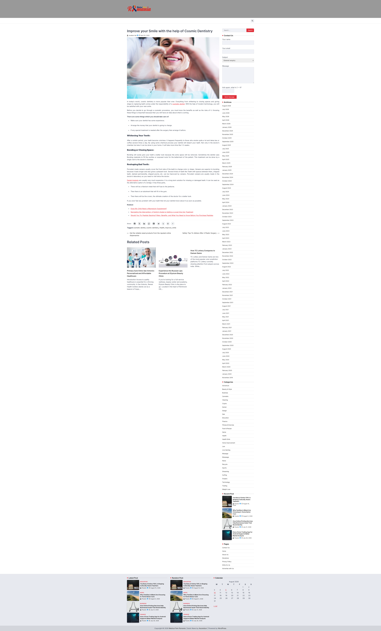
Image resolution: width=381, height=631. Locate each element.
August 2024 (226, 188)
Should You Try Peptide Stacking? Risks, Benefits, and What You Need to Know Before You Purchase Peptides (172, 215)
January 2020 (226, 374)
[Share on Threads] (168, 223)
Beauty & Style (227, 389)
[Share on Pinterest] (154, 223)
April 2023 (225, 238)
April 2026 (225, 120)
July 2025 (225, 149)
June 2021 (225, 313)
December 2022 (227, 252)
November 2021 (227, 295)
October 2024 (227, 181)
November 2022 (227, 256)
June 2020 (225, 356)
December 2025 (227, 131)
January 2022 (226, 288)
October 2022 (227, 259)
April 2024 (225, 202)
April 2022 (225, 281)
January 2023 (226, 249)
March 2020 (226, 367)
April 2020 (225, 363)
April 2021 (225, 320)
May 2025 (225, 156)
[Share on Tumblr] (163, 223)
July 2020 (225, 352)
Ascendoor (203, 628)
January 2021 (226, 331)
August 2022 (226, 267)
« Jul (215, 606)
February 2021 (227, 327)
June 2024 (225, 195)
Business (225, 393)
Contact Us (225, 547)
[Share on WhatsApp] (149, 223)
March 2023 (226, 241)
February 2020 (227, 370)
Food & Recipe (227, 428)
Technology (226, 482)
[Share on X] (139, 223)
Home (224, 551)
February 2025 (227, 166)
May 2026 (225, 116)
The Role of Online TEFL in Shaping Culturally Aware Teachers (242, 499)
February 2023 (227, 245)
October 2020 (227, 342)
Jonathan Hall (133, 35)
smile (174, 228)
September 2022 (227, 263)
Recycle (224, 464)
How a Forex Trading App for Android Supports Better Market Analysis (242, 534)
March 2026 (226, 123)
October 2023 (227, 216)
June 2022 (225, 274)
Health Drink (226, 439)
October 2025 (226, 138)
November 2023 (227, 213)
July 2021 (225, 309)
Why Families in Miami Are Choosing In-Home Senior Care (242, 512)
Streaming (225, 471)
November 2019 (227, 377)
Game (224, 432)
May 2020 (225, 360)
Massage (225, 453)
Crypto (224, 403)
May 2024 (225, 199)
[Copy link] (173, 223)
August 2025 (226, 145)
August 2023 (226, 224)
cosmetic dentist (139, 228)
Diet (223, 414)
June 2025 (225, 152)
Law (223, 446)
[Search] (252, 20)
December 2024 (227, 174)
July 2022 (225, 270)
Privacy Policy (226, 561)
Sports (224, 468)
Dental (224, 407)
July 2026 (225, 109)
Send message (229, 97)
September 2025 (227, 141)
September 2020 (227, 345)
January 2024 (226, 206)
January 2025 (226, 170)
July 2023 (225, 227)
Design (224, 410)
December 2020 (227, 334)
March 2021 (226, 324)
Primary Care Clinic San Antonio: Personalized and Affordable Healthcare (140, 273)
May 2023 (225, 234)
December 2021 (227, 292)
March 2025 (226, 163)
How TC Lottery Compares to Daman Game (202, 252)
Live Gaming (226, 450)
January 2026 (226, 127)
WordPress (222, 628)
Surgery (224, 478)
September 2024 (227, 184)
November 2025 (227, 134)
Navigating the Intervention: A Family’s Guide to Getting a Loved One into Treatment (162, 212)
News (224, 461)
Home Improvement (228, 443)
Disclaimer (225, 558)
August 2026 (226, 106)
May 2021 (225, 317)
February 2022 (227, 284)
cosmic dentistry (152, 228)
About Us (225, 554)
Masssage (225, 457)
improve (168, 228)
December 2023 (227, 209)
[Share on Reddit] (158, 223)
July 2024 (225, 191)
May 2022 (225, 277)
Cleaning (225, 400)
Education (225, 418)
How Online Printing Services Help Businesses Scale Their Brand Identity (243, 523)
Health (162, 228)
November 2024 (227, 177)
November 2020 (227, 338)
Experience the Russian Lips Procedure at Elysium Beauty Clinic (171, 273)
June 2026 (225, 113)
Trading (224, 486)
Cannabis (225, 396)
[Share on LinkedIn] (144, 223)
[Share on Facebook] (135, 223)
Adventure (225, 385)
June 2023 (225, 231)
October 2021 (226, 299)
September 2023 (227, 220)
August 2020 (226, 349)
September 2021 (227, 302)
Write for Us (226, 565)
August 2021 (226, 306)
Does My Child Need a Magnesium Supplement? (149, 209)
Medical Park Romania (177, 628)
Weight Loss (226, 489)
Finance (224, 421)
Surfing (224, 475)
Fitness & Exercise (228, 425)
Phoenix (236, 503)
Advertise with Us (228, 568)
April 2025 (225, 159)
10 (215, 593)
